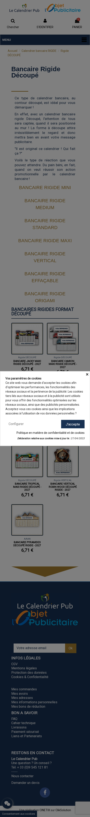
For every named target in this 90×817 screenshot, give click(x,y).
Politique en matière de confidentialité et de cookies (51, 432)
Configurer (16, 424)
